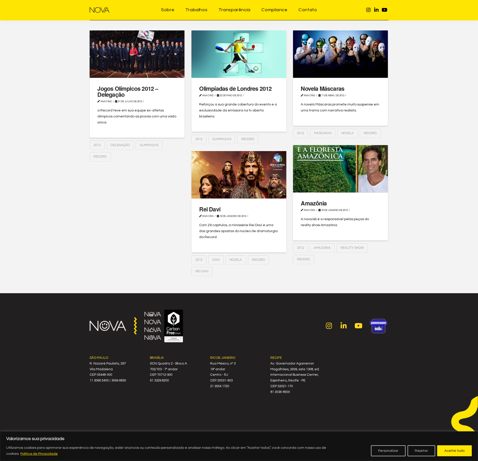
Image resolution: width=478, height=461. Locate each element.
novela (347, 133)
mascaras (322, 133)
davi (216, 260)
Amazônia (314, 203)
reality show (352, 248)
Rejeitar (421, 451)
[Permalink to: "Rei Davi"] (238, 174)
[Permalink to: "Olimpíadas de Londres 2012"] (238, 54)
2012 (97, 145)
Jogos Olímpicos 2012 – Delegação (127, 91)
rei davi (201, 271)
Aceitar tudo (454, 451)
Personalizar (388, 451)
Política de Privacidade (39, 454)
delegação (120, 145)
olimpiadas (149, 145)
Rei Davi (209, 209)
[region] (239, 446)
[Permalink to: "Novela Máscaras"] (340, 54)
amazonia (322, 248)
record (100, 156)
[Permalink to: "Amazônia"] (340, 168)
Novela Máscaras (322, 88)
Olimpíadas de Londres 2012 (235, 88)
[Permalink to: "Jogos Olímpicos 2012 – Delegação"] (137, 54)
